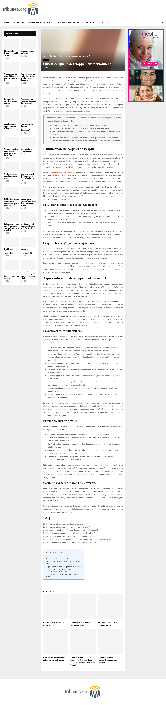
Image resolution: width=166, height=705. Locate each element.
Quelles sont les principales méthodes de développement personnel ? (70, 530)
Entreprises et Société (38, 23)
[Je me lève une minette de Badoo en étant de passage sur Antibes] (11, 265)
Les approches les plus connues (60, 569)
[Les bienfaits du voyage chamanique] (28, 142)
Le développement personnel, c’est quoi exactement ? (64, 524)
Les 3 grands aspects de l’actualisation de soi (65, 561)
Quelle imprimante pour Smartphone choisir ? (11, 176)
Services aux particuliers (68, 23)
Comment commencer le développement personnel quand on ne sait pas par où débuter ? (78, 539)
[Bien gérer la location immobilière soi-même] (11, 44)
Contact (104, 23)
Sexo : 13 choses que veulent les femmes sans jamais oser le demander (28, 77)
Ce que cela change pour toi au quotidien (63, 564)
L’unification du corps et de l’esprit (59, 559)
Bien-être (46, 59)
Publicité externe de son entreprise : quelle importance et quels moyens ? (11, 202)
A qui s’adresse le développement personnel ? (64, 567)
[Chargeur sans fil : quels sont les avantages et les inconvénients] (11, 142)
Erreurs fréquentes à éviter (58, 572)
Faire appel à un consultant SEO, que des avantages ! (28, 101)
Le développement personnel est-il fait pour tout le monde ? (66, 527)
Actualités (18, 23)
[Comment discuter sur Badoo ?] (28, 44)
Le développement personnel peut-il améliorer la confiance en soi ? (69, 542)
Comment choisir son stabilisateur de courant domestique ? (11, 77)
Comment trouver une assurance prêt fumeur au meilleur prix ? (28, 275)
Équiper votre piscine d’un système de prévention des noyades (28, 202)
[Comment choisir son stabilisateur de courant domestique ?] (11, 67)
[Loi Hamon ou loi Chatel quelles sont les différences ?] (28, 217)
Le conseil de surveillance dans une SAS (10, 101)
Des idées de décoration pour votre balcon (10, 251)
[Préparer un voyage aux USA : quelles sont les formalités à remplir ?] (11, 217)
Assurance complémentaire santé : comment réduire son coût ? (10, 125)
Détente (90, 23)
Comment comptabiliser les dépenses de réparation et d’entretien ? (27, 126)
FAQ (48, 577)
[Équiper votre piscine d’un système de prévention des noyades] (28, 192)
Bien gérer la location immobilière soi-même (11, 53)
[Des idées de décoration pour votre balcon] (11, 242)
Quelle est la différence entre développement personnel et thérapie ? (70, 536)
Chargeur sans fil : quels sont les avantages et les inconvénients (11, 152)
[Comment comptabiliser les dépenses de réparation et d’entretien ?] (28, 115)
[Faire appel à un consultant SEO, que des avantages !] (28, 92)
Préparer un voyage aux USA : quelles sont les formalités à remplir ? (11, 227)
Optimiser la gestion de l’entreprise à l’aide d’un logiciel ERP (28, 177)
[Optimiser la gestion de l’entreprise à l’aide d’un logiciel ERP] (28, 167)
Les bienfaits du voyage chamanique (28, 150)
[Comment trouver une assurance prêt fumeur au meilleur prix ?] (28, 265)
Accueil (5, 23)
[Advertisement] (20, 323)
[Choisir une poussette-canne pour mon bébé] (28, 242)
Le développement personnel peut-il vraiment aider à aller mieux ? (69, 533)
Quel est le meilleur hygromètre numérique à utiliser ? (108, 660)
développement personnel (61, 172)
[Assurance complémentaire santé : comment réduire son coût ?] (11, 115)
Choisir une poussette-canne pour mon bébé (26, 251)
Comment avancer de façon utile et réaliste (64, 574)
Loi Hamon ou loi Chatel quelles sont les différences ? (28, 226)
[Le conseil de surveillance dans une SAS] (11, 92)
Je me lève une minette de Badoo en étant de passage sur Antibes (11, 275)
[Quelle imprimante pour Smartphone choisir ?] (11, 167)
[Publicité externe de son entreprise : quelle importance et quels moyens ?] (11, 192)
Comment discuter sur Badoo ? (27, 52)
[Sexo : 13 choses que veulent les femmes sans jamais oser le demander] (28, 67)
